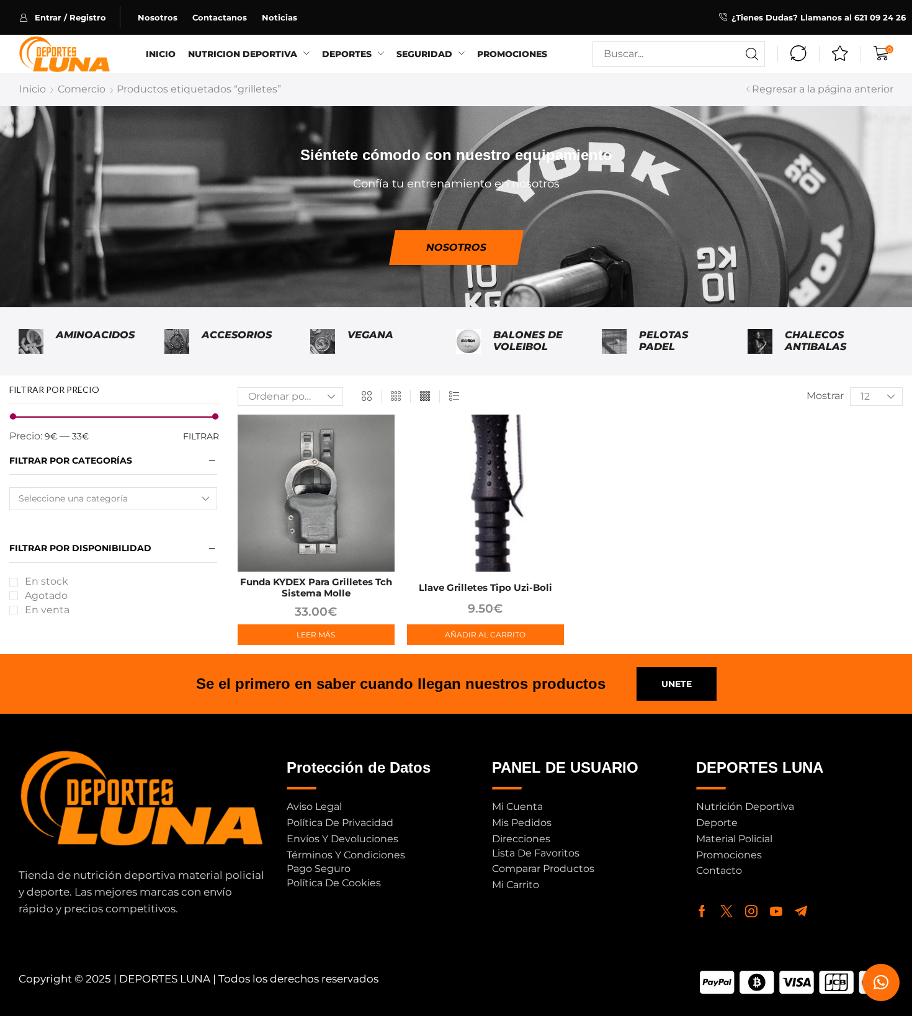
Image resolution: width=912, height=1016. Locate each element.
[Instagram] (751, 911)
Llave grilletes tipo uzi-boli (485, 587)
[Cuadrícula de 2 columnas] (366, 396)
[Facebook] (702, 911)
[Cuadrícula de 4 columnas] (425, 396)
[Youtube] (776, 911)
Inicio (32, 89)
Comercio (81, 89)
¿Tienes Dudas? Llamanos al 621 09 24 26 (818, 17)
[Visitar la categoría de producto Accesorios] (176, 341)
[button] (69, 17)
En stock (46, 581)
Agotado (46, 595)
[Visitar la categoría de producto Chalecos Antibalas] (760, 341)
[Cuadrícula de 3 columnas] (396, 396)
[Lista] (454, 396)
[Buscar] (752, 54)
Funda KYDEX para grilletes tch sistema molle (316, 587)
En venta (47, 610)
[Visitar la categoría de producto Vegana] (322, 341)
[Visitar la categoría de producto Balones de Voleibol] (468, 341)
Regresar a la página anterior (822, 89)
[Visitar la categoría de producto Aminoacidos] (31, 341)
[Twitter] (726, 911)
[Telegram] (801, 911)
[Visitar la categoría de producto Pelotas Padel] (614, 341)
